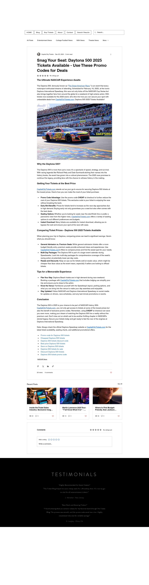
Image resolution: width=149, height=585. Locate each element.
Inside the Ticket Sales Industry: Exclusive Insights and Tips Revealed (41, 409)
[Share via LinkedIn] (48, 366)
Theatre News (94, 40)
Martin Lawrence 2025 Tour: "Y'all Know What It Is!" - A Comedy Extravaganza (74, 409)
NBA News (81, 40)
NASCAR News (42, 359)
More (104, 40)
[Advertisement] (61, 14)
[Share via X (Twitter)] (43, 366)
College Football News (64, 40)
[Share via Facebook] (38, 366)
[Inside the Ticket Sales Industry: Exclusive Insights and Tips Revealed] (41, 396)
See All (120, 384)
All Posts (30, 40)
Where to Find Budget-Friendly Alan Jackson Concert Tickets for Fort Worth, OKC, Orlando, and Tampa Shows (106, 409)
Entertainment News (44, 40)
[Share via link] (53, 366)
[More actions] (111, 54)
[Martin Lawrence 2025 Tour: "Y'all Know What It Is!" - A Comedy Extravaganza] (74, 396)
